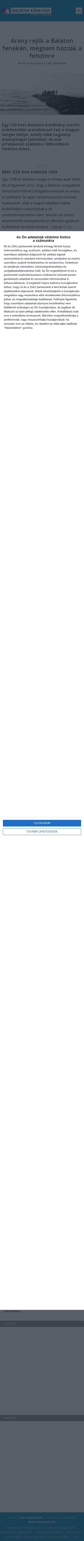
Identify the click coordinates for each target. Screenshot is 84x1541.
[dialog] (42, 770)
